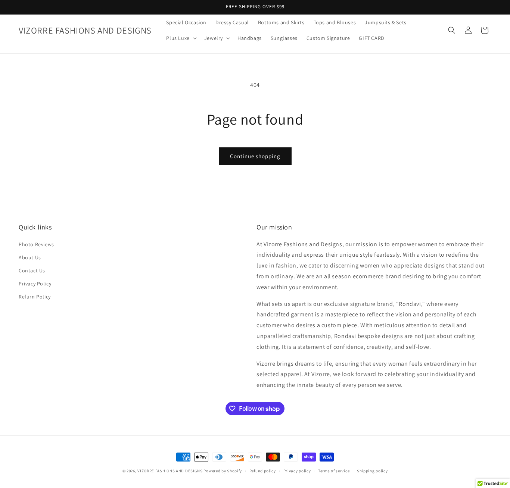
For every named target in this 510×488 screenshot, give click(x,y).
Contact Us (32, 270)
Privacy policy (297, 470)
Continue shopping (255, 156)
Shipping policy (372, 470)
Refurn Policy (35, 296)
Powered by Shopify (222, 470)
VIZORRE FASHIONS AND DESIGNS (170, 470)
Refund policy (262, 470)
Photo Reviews (36, 244)
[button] (180, 38)
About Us (30, 257)
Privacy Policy (35, 283)
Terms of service (333, 470)
